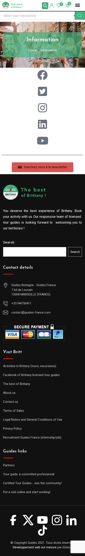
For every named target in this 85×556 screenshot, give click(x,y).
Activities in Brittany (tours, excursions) (29, 366)
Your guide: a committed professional (28, 474)
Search (8, 242)
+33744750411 (21, 303)
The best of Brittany (16, 384)
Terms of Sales (13, 411)
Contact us (10, 402)
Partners (9, 465)
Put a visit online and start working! (26, 492)
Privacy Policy (12, 428)
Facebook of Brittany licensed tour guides (31, 375)
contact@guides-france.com (31, 312)
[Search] (80, 15)
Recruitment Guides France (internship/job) (32, 437)
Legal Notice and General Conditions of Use (32, 419)
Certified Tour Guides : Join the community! (32, 483)
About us (9, 393)
